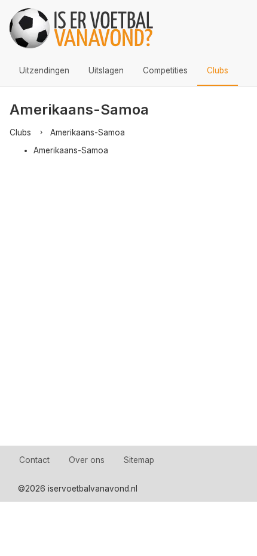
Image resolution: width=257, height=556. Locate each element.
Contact (34, 460)
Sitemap (139, 460)
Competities (165, 70)
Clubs (217, 70)
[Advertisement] (128, 311)
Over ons (87, 460)
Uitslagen (106, 70)
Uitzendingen (44, 70)
